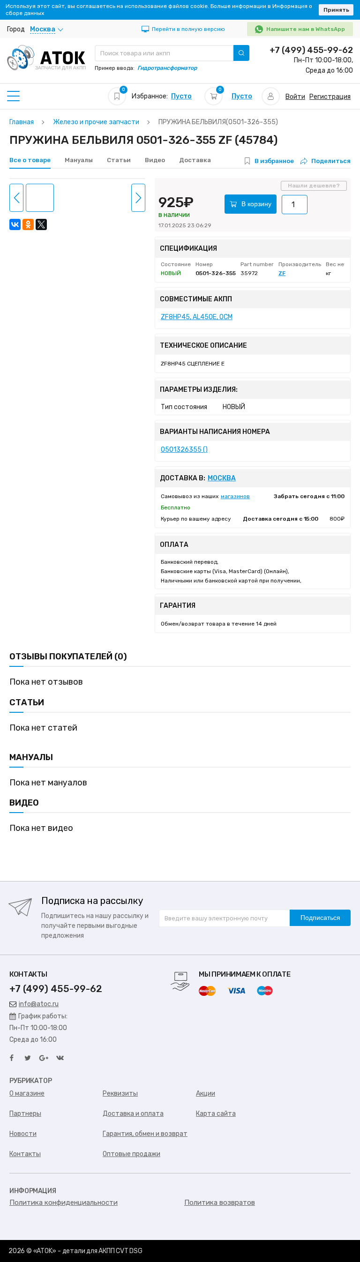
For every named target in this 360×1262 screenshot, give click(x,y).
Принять (336, 10)
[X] (41, 224)
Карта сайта (216, 1114)
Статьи (119, 160)
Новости (23, 1134)
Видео (155, 160)
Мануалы (79, 160)
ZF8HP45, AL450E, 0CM (196, 317)
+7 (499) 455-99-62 (311, 50)
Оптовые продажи (131, 1154)
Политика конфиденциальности (63, 1202)
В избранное (274, 160)
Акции (205, 1094)
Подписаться (320, 917)
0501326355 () (184, 450)
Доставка (195, 160)
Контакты (25, 1154)
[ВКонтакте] (15, 224)
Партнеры (25, 1114)
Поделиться (331, 160)
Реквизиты (120, 1094)
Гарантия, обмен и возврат (145, 1134)
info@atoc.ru (39, 1004)
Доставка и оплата (133, 1114)
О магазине (27, 1094)
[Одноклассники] (28, 224)
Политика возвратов (219, 1202)
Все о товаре (30, 160)
